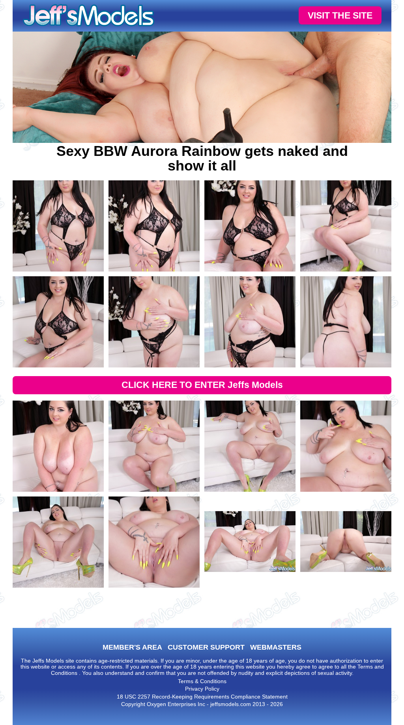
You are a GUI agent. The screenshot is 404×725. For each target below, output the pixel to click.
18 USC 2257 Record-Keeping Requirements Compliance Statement (202, 696)
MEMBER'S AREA (132, 647)
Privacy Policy (202, 689)
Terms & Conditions (202, 681)
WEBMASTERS (275, 647)
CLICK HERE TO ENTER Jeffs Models (202, 385)
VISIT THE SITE (340, 15)
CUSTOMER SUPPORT (206, 647)
